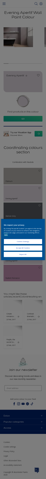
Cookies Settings (23, 242)
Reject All (23, 254)
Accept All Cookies (23, 248)
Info (5, 235)
